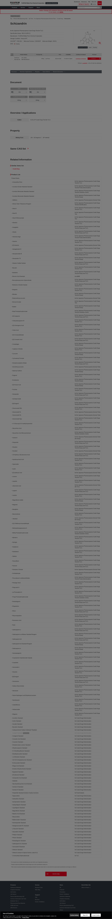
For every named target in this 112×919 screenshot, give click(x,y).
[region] (56, 915)
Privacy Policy (25, 917)
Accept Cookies (96, 915)
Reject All (85, 915)
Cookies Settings (74, 915)
